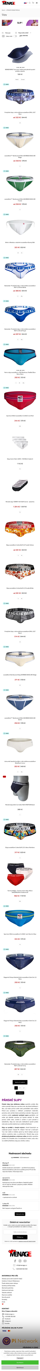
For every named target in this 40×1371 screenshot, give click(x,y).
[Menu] (37, 3)
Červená (22, 79)
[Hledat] (29, 2)
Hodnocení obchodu (7, 1290)
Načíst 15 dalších (20, 1082)
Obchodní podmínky (7, 1288)
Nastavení (20, 1358)
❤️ (2, 1304)
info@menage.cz (21, 1265)
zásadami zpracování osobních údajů (27, 1241)
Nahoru (21, 1093)
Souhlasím (20, 1362)
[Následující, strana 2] (20, 1088)
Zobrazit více (20, 1214)
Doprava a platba (7, 1295)
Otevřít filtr (6, 33)
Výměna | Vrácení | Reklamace (11, 1281)
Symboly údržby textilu (8, 1285)
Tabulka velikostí (7, 1292)
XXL (22, 296)
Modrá (17, 79)
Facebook (15, 1261)
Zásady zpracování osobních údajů (12, 1278)
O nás (3, 1302)
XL (21, 252)
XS (20, 685)
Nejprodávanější (23, 33)
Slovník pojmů (6, 1297)
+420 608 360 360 (21, 1269)
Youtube (25, 1261)
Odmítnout (20, 1367)
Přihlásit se (20, 1237)
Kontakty (4, 1299)
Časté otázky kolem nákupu (10, 1283)
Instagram (20, 1261)
